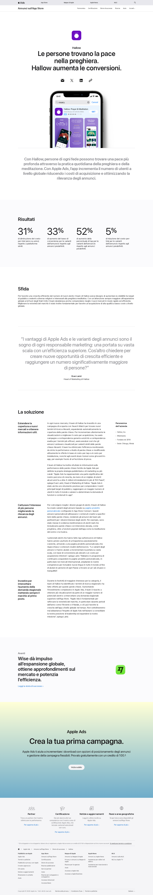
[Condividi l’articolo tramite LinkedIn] (81, 80)
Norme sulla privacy (62, 891)
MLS (115, 2)
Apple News (94, 2)
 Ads (21, 2)
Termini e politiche (24, 860)
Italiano (130, 891)
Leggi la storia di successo (30, 686)
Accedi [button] (131, 8)
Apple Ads (21, 857)
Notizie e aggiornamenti (26, 872)
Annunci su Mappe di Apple (74, 857)
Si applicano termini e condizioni (121, 843)
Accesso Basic (46, 883)
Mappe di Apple (69, 2)
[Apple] (19, 849)
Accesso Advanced (47, 880)
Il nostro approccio (24, 866)
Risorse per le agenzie (72, 865)
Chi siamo (21, 869)
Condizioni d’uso (76, 891)
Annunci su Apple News (96, 857)
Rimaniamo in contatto (25, 875)
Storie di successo (106, 8)
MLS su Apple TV (117, 860)
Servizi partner (46, 869)
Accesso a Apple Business (73, 874)
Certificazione (92, 8)
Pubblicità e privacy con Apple (28, 863)
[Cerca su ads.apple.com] (135, 2)
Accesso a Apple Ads (72, 871)
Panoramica (81, 8)
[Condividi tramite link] (90, 80)
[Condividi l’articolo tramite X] (72, 80)
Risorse (117, 8)
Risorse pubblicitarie (48, 866)
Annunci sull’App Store (31, 8)
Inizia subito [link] (76, 767)
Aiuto (124, 8)
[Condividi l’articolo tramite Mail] (62, 80)
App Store (44, 2)
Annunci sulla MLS (118, 857)
